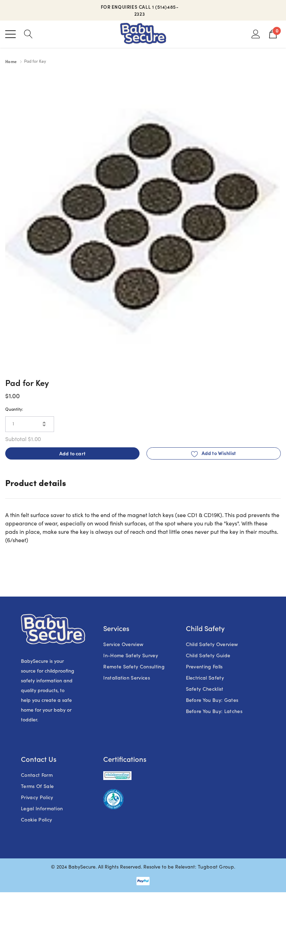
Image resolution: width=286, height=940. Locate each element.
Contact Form (37, 775)
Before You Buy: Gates (212, 700)
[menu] (10, 34)
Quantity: (14, 409)
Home (11, 61)
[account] (255, 34)
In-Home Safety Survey (130, 655)
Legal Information (42, 808)
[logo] (143, 34)
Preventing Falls (204, 666)
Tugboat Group (216, 866)
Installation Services (126, 677)
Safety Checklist (205, 688)
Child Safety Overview (212, 644)
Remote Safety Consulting (134, 666)
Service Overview (123, 644)
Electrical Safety (205, 677)
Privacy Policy (37, 797)
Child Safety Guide (208, 655)
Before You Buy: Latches (214, 711)
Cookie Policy (36, 819)
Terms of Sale (37, 786)
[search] (28, 34)
